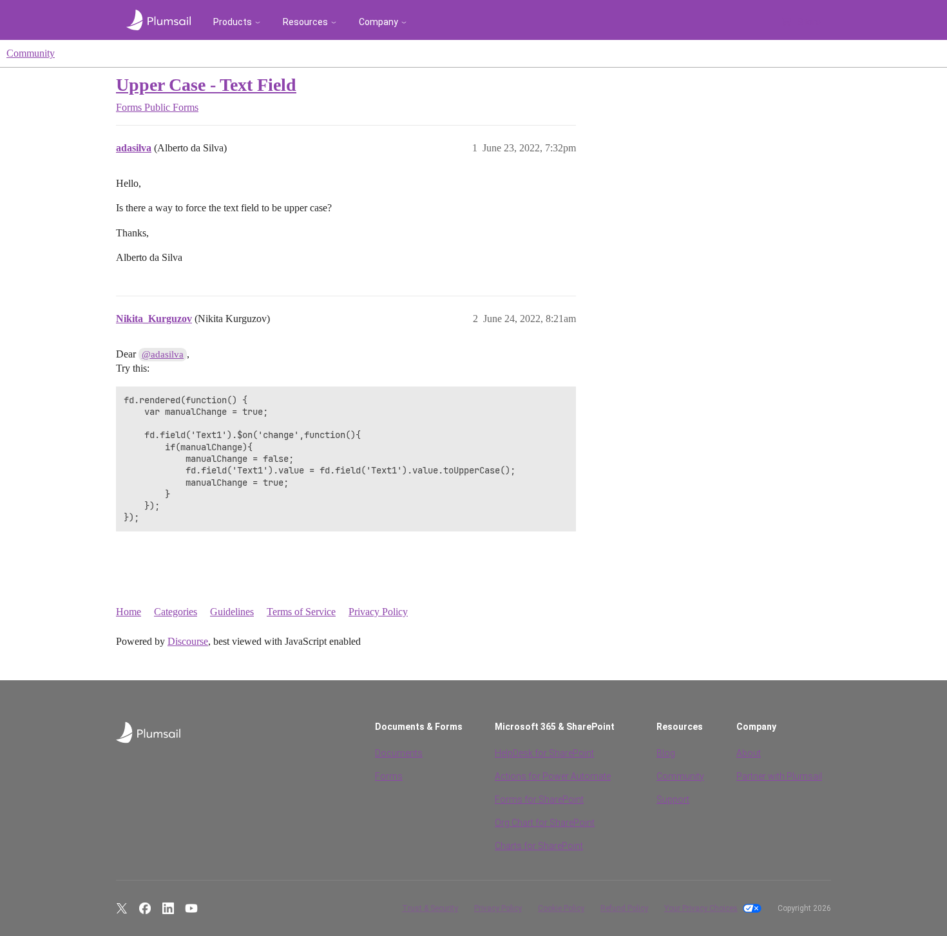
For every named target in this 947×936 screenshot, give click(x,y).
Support (672, 799)
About (748, 753)
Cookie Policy (561, 908)
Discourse (187, 641)
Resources (305, 22)
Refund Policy (624, 908)
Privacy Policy (378, 611)
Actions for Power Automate (553, 776)
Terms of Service (301, 611)
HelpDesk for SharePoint (544, 753)
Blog (665, 753)
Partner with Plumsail (779, 776)
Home (128, 611)
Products (232, 22)
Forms (389, 776)
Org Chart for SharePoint (545, 822)
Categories (175, 611)
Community (30, 53)
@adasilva (163, 354)
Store (809, 22)
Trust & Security (430, 908)
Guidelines (232, 611)
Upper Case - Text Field (206, 85)
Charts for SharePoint (539, 846)
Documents (399, 753)
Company (378, 22)
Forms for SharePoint (539, 799)
